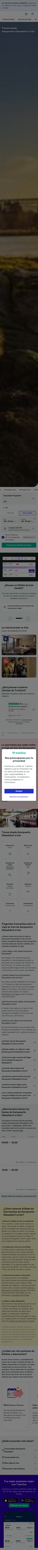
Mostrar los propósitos (19, 797)
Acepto (19, 791)
